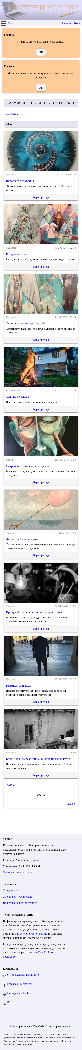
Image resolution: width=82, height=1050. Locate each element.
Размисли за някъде (18, 685)
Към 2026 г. (12, 114)
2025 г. (11, 785)
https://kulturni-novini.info (32, 933)
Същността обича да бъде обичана (29, 323)
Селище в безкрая (17, 396)
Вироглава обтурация (20, 180)
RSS (9, 1002)
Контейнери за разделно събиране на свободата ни (39, 758)
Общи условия (11, 890)
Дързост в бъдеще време (22, 539)
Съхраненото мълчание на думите (28, 466)
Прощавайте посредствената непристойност (35, 612)
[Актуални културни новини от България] (41, 10)
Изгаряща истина (17, 254)
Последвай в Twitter (19, 993)
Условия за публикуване (17, 896)
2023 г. (71, 803)
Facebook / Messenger (19, 983)
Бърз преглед (41, 197)
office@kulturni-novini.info (23, 974)
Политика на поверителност (20, 902)
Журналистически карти (17, 872)
